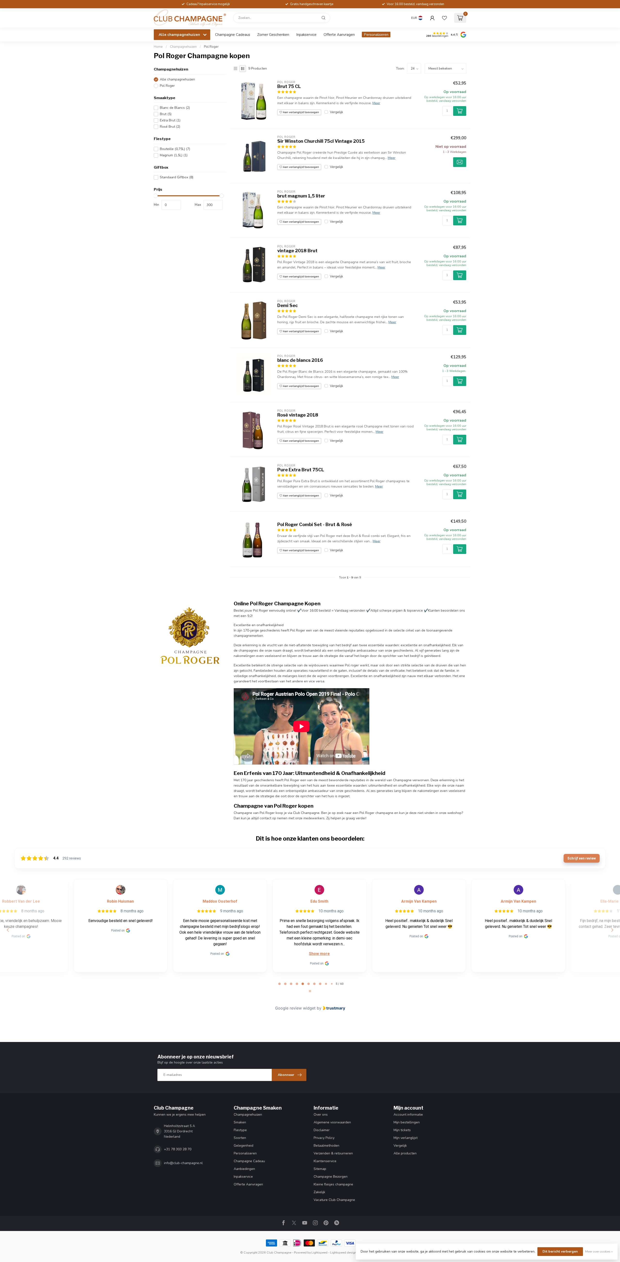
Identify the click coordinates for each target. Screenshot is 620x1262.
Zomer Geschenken (273, 34)
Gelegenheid (243, 1145)
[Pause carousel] (310, 991)
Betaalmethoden (326, 1145)
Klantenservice (325, 1161)
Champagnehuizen (183, 47)
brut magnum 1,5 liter (301, 195)
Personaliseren (376, 34)
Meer (376, 103)
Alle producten (405, 1153)
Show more (260, 953)
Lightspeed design (343, 1252)
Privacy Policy (324, 1138)
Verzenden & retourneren (333, 1153)
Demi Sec (287, 305)
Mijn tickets (402, 1130)
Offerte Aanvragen (339, 34)
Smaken (240, 1122)
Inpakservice (306, 34)
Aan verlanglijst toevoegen (300, 112)
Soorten (240, 1138)
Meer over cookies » (599, 1251)
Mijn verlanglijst (406, 1138)
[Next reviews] (612, 930)
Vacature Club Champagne (334, 1200)
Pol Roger (211, 47)
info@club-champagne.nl (183, 1163)
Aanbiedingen (244, 1169)
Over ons (321, 1114)
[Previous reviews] (7, 930)
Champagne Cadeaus (232, 34)
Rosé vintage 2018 (297, 415)
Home (158, 47)
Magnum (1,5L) (173, 155)
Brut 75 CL (289, 86)
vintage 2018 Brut (297, 250)
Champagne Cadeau (249, 1161)
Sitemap (320, 1169)
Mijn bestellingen (407, 1122)
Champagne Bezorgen (331, 1176)
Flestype (240, 1130)
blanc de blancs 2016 (300, 360)
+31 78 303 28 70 (177, 1149)
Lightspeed (319, 1252)
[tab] (279, 984)
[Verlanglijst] (444, 18)
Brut (165, 114)
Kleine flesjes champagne (333, 1184)
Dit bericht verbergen (560, 1251)
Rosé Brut (170, 126)
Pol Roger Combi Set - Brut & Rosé (314, 524)
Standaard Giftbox (176, 177)
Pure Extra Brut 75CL (300, 469)
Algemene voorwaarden (332, 1122)
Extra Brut (170, 120)
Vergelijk (336, 112)
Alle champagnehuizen (177, 79)
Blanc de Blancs (175, 108)
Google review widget (295, 1008)
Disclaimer (322, 1130)
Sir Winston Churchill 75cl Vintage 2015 (321, 141)
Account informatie (408, 1114)
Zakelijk (319, 1192)
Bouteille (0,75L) (175, 149)
